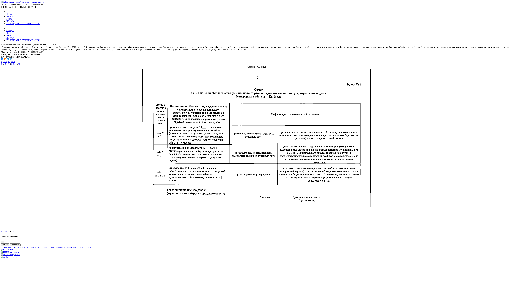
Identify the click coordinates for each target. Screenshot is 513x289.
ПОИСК (10, 21)
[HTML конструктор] (11, 252)
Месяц (9, 19)
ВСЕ (13, 61)
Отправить (15, 245)
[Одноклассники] (5, 59)
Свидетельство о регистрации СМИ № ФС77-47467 (24, 247)
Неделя (9, 16)
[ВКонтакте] (2, 59)
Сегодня (10, 14)
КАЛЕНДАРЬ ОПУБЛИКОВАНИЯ (23, 23)
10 (4, 61)
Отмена (5, 245)
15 (19, 64)
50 (9, 61)
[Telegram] (11, 59)
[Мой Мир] (8, 59)
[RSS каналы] (7, 250)
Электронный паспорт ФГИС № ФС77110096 (71, 247)
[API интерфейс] (9, 257)
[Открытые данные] (10, 254)
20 (6, 61)
